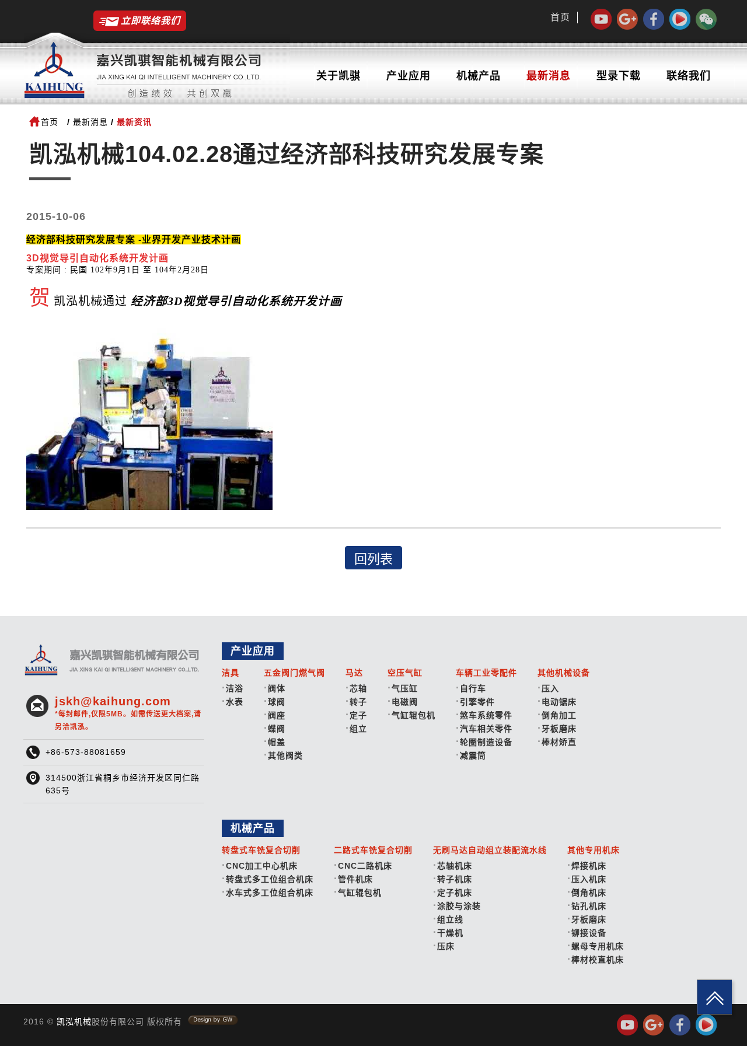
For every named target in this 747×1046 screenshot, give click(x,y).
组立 (358, 728)
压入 (550, 688)
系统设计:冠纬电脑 (213, 1020)
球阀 (276, 701)
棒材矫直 (559, 742)
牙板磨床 (559, 728)
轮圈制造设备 (486, 742)
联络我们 (688, 76)
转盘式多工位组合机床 (269, 879)
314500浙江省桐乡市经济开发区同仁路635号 (123, 784)
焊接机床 (588, 865)
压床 (446, 946)
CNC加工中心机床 (262, 865)
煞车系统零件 (486, 715)
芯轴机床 (454, 865)
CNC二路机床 (365, 865)
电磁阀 (405, 701)
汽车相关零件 (486, 728)
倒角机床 (588, 892)
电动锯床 (559, 701)
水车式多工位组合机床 (269, 892)
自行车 (473, 688)
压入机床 (588, 879)
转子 (358, 701)
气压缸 (405, 688)
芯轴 (358, 688)
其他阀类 (285, 755)
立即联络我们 (150, 21)
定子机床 (454, 892)
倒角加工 (559, 715)
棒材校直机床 (597, 959)
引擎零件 (477, 701)
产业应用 (408, 76)
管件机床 (355, 879)
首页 (560, 17)
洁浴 (234, 688)
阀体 (276, 688)
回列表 (373, 559)
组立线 (450, 919)
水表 (234, 701)
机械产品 (478, 76)
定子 (358, 715)
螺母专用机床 (597, 946)
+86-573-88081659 (86, 752)
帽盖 (276, 742)
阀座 (276, 715)
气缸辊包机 (413, 715)
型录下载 (618, 76)
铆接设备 (588, 932)
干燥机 (450, 932)
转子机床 (454, 879)
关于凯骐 (338, 76)
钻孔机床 (588, 906)
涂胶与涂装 (459, 906)
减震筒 (473, 755)
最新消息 (548, 76)
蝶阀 (276, 728)
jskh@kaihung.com (128, 713)
